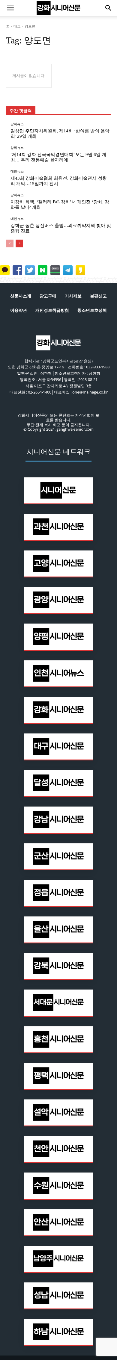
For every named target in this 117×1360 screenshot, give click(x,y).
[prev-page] (10, 243)
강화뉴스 (17, 124)
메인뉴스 (17, 171)
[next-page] (19, 243)
